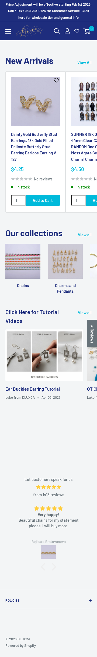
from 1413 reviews (48, 494)
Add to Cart (43, 200)
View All (84, 62)
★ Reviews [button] (92, 333)
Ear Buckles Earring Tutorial (32, 388)
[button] (44, 567)
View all (85, 234)
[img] (48, 487)
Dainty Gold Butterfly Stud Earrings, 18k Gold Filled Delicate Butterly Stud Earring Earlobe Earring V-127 (34, 147)
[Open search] (57, 31)
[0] (87, 31)
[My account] (67, 31)
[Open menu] (8, 31)
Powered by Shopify (20, 645)
